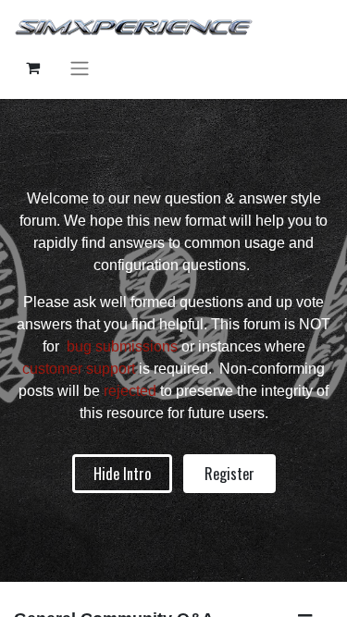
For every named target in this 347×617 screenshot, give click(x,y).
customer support (78, 368)
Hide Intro (122, 474)
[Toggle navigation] (79, 68)
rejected (132, 391)
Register (229, 474)
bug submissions (122, 346)
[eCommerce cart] (32, 67)
